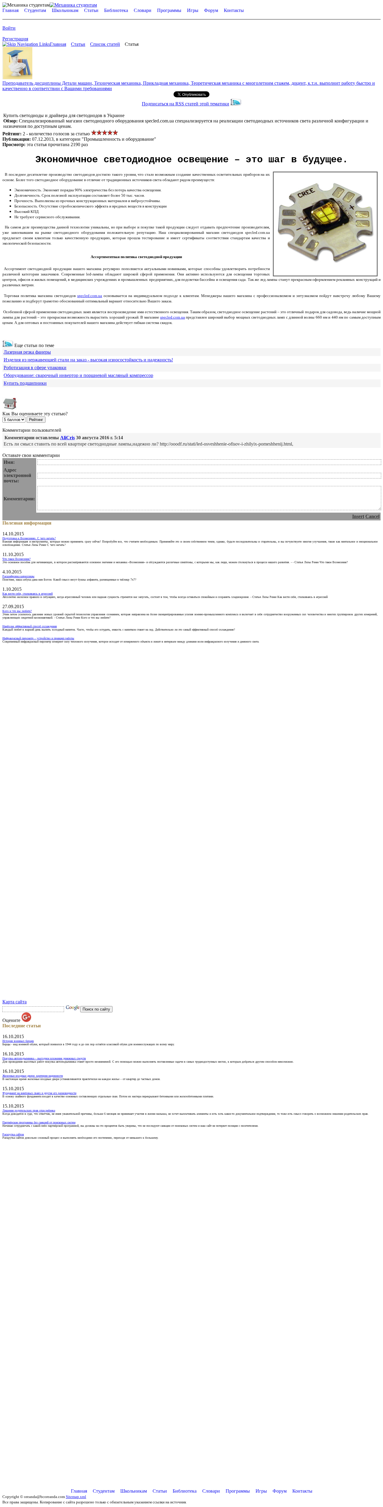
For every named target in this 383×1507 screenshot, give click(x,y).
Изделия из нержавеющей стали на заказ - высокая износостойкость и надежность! (88, 359)
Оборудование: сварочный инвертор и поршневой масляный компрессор (78, 375)
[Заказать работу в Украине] (17, 77)
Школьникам (65, 10)
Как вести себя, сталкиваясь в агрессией (27, 593)
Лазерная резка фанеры (27, 352)
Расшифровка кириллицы (18, 576)
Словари (142, 10)
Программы (169, 10)
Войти (9, 28)
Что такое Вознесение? (16, 559)
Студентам (35, 10)
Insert (358, 516)
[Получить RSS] (7, 345)
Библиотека (116, 10)
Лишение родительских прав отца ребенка (28, 1110)
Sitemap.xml (76, 1496)
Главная (10, 10)
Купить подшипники (25, 383)
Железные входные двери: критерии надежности (32, 1075)
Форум (211, 10)
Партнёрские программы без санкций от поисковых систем (38, 1122)
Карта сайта (14, 1001)
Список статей (105, 44)
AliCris (67, 437)
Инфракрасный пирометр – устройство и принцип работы (38, 638)
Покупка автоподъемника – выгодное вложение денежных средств (44, 1058)
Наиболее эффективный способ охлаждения (29, 626)
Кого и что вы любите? (17, 611)
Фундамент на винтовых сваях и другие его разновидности (39, 1093)
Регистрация (15, 38)
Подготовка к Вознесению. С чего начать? (29, 538)
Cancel (372, 516)
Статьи (91, 10)
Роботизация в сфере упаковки (35, 367)
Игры (192, 10)
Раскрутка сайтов (13, 1134)
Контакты (234, 10)
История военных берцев (18, 1041)
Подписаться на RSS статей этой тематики (185, 103)
